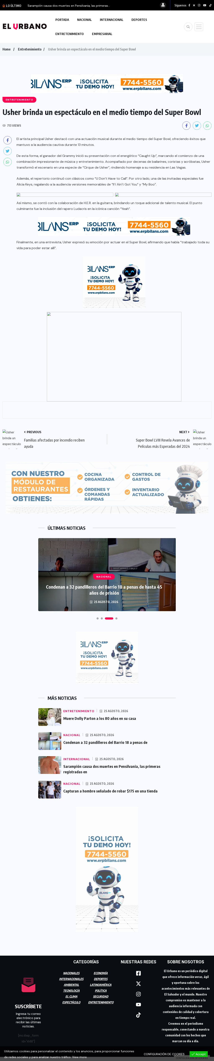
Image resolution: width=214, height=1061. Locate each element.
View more (79, 1057)
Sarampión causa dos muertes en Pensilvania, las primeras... (69, 6)
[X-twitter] (138, 982)
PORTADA (62, 19)
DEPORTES (139, 19)
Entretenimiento (29, 49)
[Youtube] (138, 1003)
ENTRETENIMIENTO (69, 34)
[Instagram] (138, 992)
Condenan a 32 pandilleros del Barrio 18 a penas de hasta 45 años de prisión (104, 588)
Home (6, 49)
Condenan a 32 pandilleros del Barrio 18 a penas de (105, 740)
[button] (98, 617)
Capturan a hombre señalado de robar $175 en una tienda (110, 789)
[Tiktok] (138, 1013)
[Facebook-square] (138, 971)
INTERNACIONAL (111, 19)
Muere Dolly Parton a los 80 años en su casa (99, 716)
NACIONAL (84, 19)
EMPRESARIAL (102, 34)
